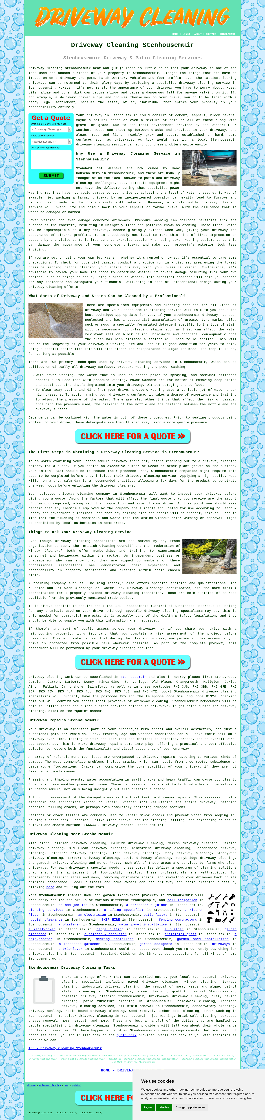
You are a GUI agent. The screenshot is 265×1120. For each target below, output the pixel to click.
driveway (199, 68)
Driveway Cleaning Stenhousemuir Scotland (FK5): (75, 68)
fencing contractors (178, 919)
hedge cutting (109, 929)
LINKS (186, 34)
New (66, 1085)
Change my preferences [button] (190, 1107)
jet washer (106, 258)
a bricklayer (71, 949)
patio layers (155, 915)
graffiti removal (188, 991)
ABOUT (198, 34)
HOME (175, 34)
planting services (45, 910)
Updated (76, 1085)
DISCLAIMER (227, 34)
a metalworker (41, 929)
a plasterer (69, 924)
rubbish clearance (45, 919)
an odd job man (73, 905)
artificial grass (180, 934)
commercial (71, 616)
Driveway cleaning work (50, 677)
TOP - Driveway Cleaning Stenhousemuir (65, 1048)
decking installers (115, 939)
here (50, 887)
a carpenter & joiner (146, 905)
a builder (174, 929)
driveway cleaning (196, 83)
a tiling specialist (124, 910)
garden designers (156, 944)
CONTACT (211, 34)
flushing (65, 518)
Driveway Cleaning (50, 1085)
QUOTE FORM (127, 1035)
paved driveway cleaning (153, 982)
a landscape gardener (79, 944)
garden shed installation (203, 939)
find (43, 843)
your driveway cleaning (114, 648)
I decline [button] (164, 1107)
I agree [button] (148, 1107)
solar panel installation (143, 924)
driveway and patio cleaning (186, 882)
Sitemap (31, 1085)
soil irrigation (182, 900)
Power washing (41, 220)
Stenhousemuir (133, 677)
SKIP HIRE (111, 919)
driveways (221, 944)
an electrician (92, 915)
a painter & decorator (105, 934)
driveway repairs (106, 744)
